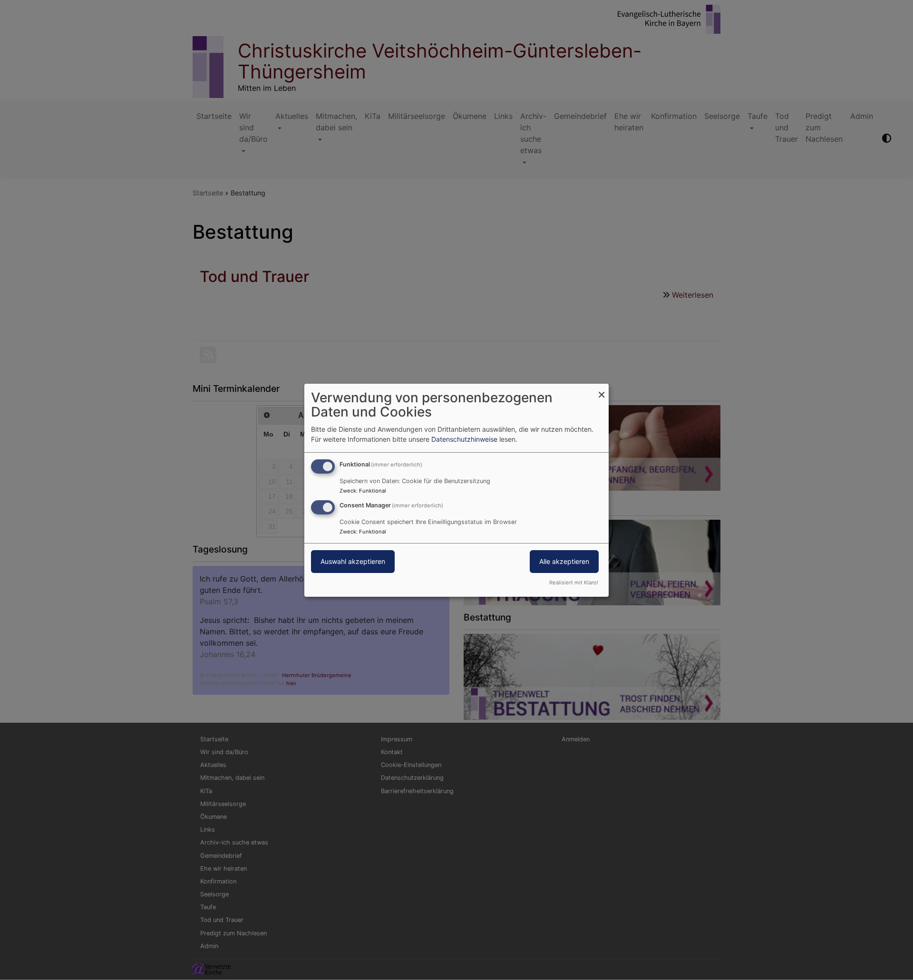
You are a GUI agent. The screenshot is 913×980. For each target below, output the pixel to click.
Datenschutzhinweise (464, 439)
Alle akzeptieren (564, 561)
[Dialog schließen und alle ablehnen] (601, 389)
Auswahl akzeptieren (353, 561)
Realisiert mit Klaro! (573, 582)
